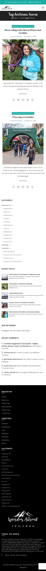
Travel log (30, 26)
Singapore (7, 235)
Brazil (6, 212)
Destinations (23, 26)
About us (5, 400)
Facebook (13, 99)
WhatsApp (32, 99)
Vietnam (6, 242)
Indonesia (7, 225)
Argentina (15, 26)
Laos (5, 228)
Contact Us (6, 413)
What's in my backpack (12, 261)
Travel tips (5, 248)
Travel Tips (6, 410)
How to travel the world (12, 255)
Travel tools (8, 258)
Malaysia (7, 232)
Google (23, 99)
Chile (5, 218)
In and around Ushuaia (16, 293)
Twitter (18, 99)
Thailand (7, 238)
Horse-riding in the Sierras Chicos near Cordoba (23, 31)
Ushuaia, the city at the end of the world (21, 302)
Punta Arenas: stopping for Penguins (20, 284)
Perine (19, 36)
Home (15, 18)
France (6, 222)
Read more (23, 94)
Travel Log (5, 403)
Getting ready (8, 251)
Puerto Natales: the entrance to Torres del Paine (24, 274)
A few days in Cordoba (22, 116)
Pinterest (27, 99)
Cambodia (7, 215)
